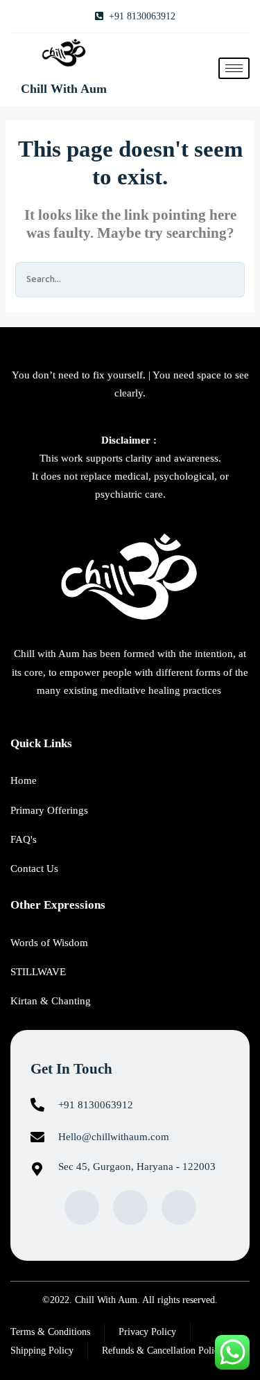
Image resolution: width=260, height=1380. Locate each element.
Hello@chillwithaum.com (113, 1136)
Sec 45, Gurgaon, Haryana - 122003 (137, 1166)
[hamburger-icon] (234, 68)
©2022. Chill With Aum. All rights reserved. (130, 1300)
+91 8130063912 (95, 1104)
